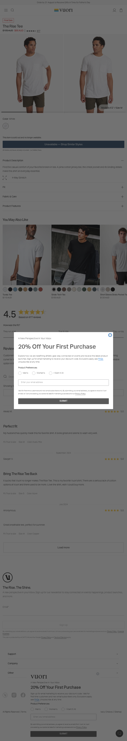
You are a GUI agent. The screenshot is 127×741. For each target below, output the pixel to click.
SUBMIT (63, 401)
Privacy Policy (80, 394)
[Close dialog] (110, 335)
